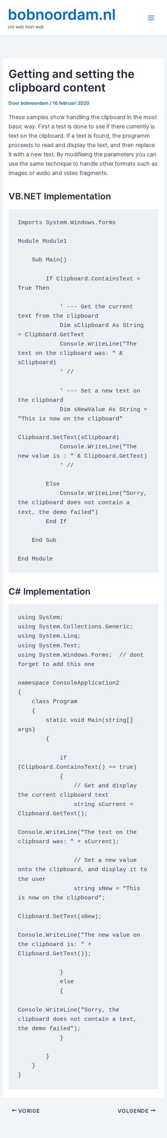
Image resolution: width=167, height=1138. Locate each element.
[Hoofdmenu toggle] (151, 18)
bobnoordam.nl (62, 14)
